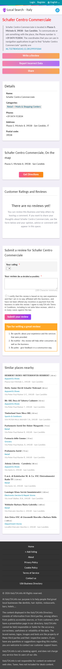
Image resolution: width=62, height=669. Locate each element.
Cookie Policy (31, 568)
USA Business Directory (31, 584)
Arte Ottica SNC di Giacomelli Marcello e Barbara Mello (31, 517)
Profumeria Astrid (13, 451)
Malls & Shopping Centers (28, 107)
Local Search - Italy (19, 10)
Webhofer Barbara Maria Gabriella (21, 505)
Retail (10, 107)
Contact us (31, 578)
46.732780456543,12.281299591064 (23, 49)
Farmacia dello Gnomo (15, 438)
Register (41, 2)
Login (32, 2)
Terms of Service (31, 573)
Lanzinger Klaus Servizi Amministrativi (23, 492)
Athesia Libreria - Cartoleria (18, 464)
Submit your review (17, 317)
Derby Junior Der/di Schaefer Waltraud (23, 388)
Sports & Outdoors (13, 416)
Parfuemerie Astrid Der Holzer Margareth (24, 426)
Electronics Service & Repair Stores (20, 495)
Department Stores (13, 524)
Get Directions (31, 174)
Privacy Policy (31, 562)
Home (31, 547)
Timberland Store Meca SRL (18, 413)
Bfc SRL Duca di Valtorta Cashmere (21, 401)
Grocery (8, 442)
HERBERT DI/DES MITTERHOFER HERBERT (27, 375)
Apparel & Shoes (12, 379)
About (31, 557)
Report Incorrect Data (31, 63)
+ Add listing (31, 552)
